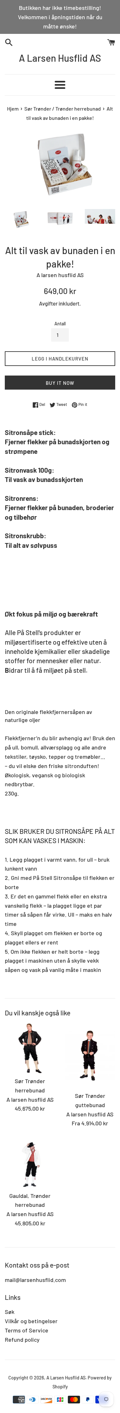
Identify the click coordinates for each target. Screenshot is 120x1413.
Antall (60, 323)
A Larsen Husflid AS (60, 58)
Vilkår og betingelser (31, 1320)
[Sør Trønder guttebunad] (90, 1055)
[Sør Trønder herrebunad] (30, 1048)
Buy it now (60, 383)
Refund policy (22, 1339)
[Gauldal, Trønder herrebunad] (30, 1162)
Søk (9, 1311)
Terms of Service (26, 1330)
